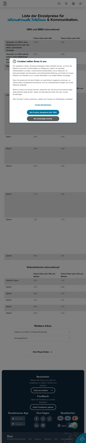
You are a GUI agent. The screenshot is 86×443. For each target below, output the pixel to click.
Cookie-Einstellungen (43, 105)
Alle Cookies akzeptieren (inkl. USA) (43, 112)
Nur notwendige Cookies (43, 119)
